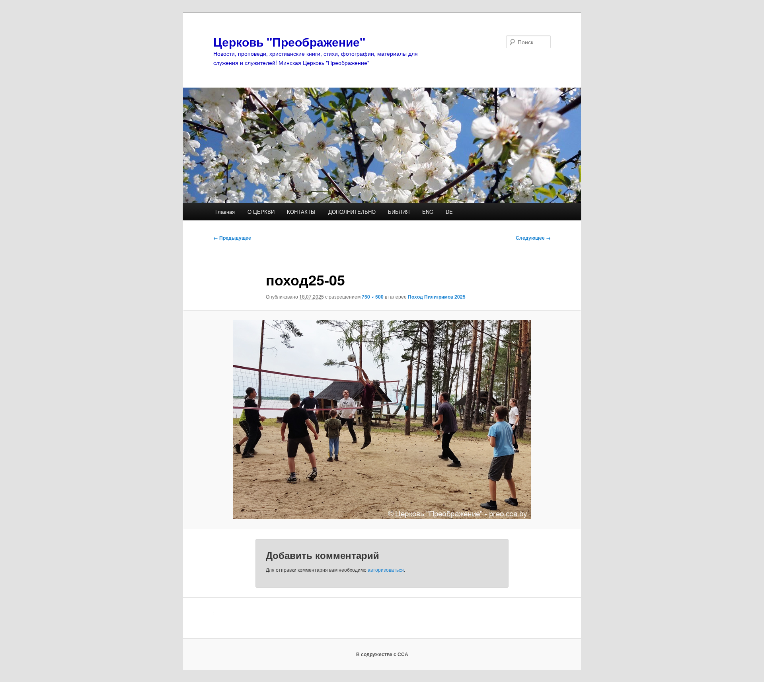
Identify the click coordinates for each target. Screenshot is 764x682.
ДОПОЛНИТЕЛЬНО (352, 211)
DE (449, 211)
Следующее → (533, 237)
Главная (225, 211)
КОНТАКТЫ (301, 211)
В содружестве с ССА (382, 654)
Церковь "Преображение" (289, 41)
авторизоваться (386, 569)
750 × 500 (373, 296)
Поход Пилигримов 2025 (437, 296)
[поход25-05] (382, 419)
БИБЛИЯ (398, 211)
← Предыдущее (232, 237)
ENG (427, 211)
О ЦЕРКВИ (261, 211)
